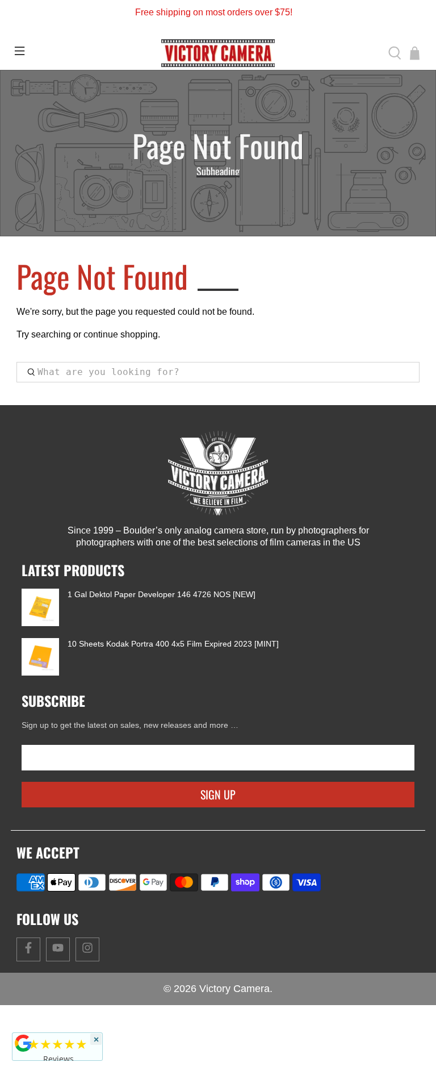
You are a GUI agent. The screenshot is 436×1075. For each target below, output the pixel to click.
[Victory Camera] (218, 53)
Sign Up (218, 794)
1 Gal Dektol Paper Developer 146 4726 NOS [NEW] (161, 594)
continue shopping (120, 334)
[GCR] (23, 1043)
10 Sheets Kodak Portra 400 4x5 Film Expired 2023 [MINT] (173, 643)
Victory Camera (234, 988)
